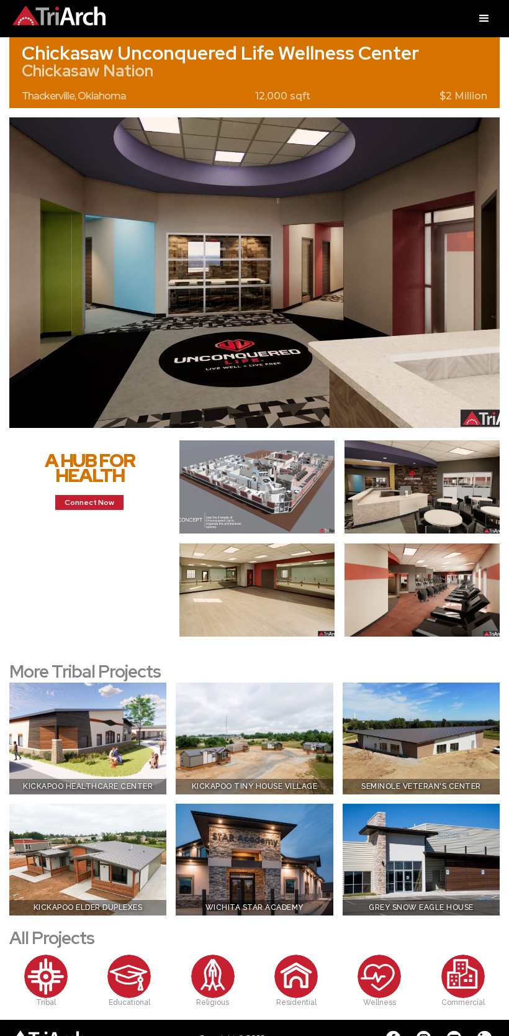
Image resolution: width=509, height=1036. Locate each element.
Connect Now (89, 502)
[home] (53, 12)
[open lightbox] (254, 272)
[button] (484, 18)
